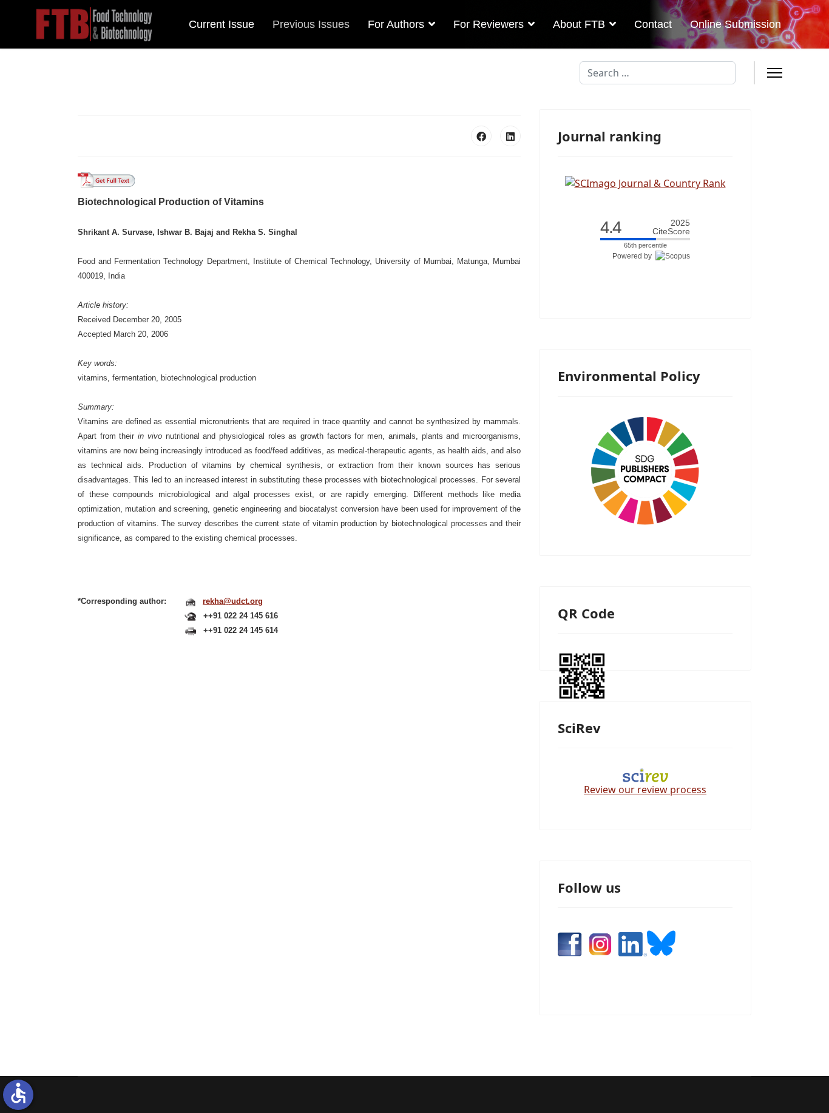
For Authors (396, 24)
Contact (653, 24)
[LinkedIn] (510, 136)
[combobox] (658, 72)
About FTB (579, 24)
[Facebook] (481, 136)
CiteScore (671, 227)
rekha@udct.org (233, 601)
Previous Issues (311, 24)
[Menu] (774, 73)
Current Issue (221, 24)
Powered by (633, 256)
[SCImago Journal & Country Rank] (645, 182)
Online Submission (735, 24)
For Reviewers (488, 24)
